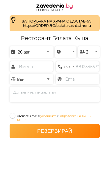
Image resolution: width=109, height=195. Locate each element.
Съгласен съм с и (54, 118)
